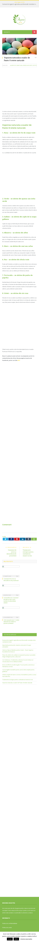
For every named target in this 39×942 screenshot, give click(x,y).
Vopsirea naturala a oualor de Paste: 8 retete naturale (17, 682)
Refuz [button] (16, 939)
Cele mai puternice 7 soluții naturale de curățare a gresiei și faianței (11, 621)
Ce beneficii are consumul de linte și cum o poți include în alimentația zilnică (11, 600)
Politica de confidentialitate (9, 923)
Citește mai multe (26, 939)
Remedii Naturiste (28, 65)
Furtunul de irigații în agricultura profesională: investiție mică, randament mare (20, 4)
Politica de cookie (7, 927)
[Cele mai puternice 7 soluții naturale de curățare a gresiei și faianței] (11, 612)
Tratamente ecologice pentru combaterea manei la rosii (17, 679)
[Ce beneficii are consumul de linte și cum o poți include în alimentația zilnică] (11, 590)
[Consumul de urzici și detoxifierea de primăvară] (11, 571)
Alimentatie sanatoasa (16, 65)
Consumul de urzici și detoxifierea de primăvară (11, 579)
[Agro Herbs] (19, 19)
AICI (19, 360)
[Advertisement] (19, 88)
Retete (35, 65)
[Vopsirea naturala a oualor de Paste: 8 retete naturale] (19, 46)
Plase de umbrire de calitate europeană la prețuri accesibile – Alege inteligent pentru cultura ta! (19, 656)
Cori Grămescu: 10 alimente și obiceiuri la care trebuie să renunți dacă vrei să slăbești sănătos (17, 661)
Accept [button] (10, 939)
